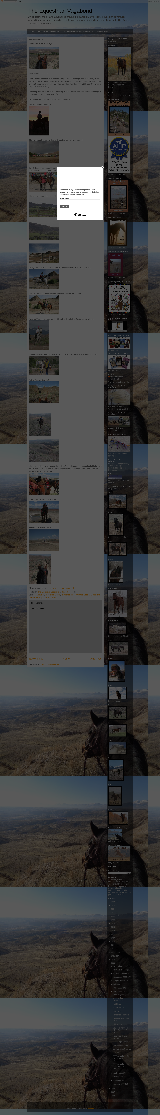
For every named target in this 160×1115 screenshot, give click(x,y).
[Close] (102, 167)
